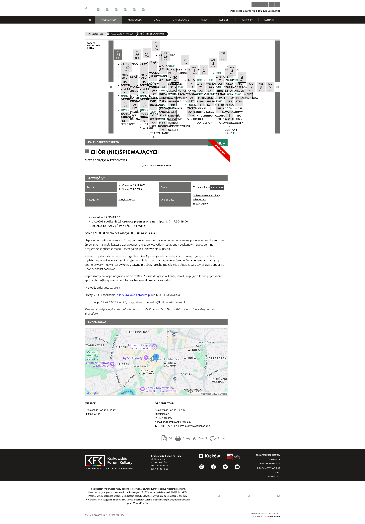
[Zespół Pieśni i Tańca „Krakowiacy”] (143, 9)
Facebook (213, 466)
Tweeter (225, 466)
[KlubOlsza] (107, 9)
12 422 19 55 (161, 469)
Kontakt (217, 437)
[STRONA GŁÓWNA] (90, 20)
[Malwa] (98, 9)
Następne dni (277, 87)
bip (233, 457)
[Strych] (125, 9)
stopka (110, 462)
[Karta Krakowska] (278, 496)
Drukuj (182, 437)
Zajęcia (131, 199)
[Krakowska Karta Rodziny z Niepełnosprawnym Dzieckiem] (249, 496)
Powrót (199, 437)
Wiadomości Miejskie (270, 464)
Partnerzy (274, 459)
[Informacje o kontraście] (277, 4)
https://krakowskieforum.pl (195, 425)
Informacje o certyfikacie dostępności (185, 514)
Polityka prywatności (268, 468)
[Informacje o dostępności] (260, 4)
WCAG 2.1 (236, 514)
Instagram (201, 466)
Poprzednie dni (111, 87)
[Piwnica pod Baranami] (134, 9)
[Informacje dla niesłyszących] (271, 4)
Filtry (220, 143)
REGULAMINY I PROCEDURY (268, 455)
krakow (210, 456)
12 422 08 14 (161, 465)
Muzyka (122, 199)
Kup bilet (215, 187)
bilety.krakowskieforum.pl (134, 295)
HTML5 (221, 514)
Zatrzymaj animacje (254, 4)
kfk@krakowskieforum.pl (177, 421)
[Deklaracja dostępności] (265, 4)
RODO (277, 472)
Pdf (166, 437)
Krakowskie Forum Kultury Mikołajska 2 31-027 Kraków (206, 199)
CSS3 (226, 514)
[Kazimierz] (116, 9)
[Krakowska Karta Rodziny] (219, 496)
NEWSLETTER (274, 477)
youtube (237, 466)
